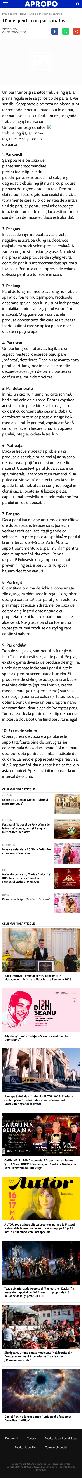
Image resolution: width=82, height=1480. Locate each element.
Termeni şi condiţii (56, 1447)
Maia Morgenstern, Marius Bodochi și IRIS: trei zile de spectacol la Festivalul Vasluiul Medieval (26, 878)
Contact (31, 1438)
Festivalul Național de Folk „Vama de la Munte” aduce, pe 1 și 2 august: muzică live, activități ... (26, 828)
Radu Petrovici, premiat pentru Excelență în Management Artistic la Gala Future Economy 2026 (38, 977)
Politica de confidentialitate (61, 1438)
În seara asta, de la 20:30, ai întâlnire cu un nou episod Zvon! (26, 851)
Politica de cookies (26, 1447)
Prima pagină (9, 13)
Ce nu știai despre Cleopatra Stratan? (26, 899)
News (23, 13)
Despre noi (11, 1438)
